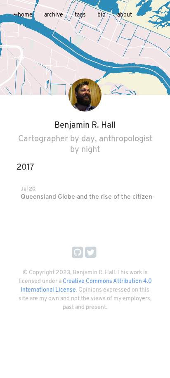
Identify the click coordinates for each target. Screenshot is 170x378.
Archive (53, 15)
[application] (85, 47)
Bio (101, 15)
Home (23, 15)
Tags (80, 15)
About (124, 15)
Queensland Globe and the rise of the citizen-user (94, 197)
